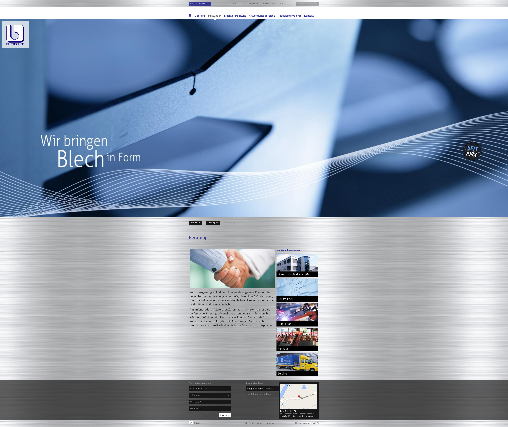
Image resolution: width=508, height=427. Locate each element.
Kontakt (309, 15)
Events (243, 4)
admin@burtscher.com (305, 416)
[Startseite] (189, 15)
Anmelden (225, 415)
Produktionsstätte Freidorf (261, 394)
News (235, 4)
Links (282, 4)
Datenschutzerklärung (254, 423)
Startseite (195, 222)
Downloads (254, 4)
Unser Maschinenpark (200, 4)
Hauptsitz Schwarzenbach (260, 388)
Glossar (265, 4)
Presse (275, 4)
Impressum (270, 423)
